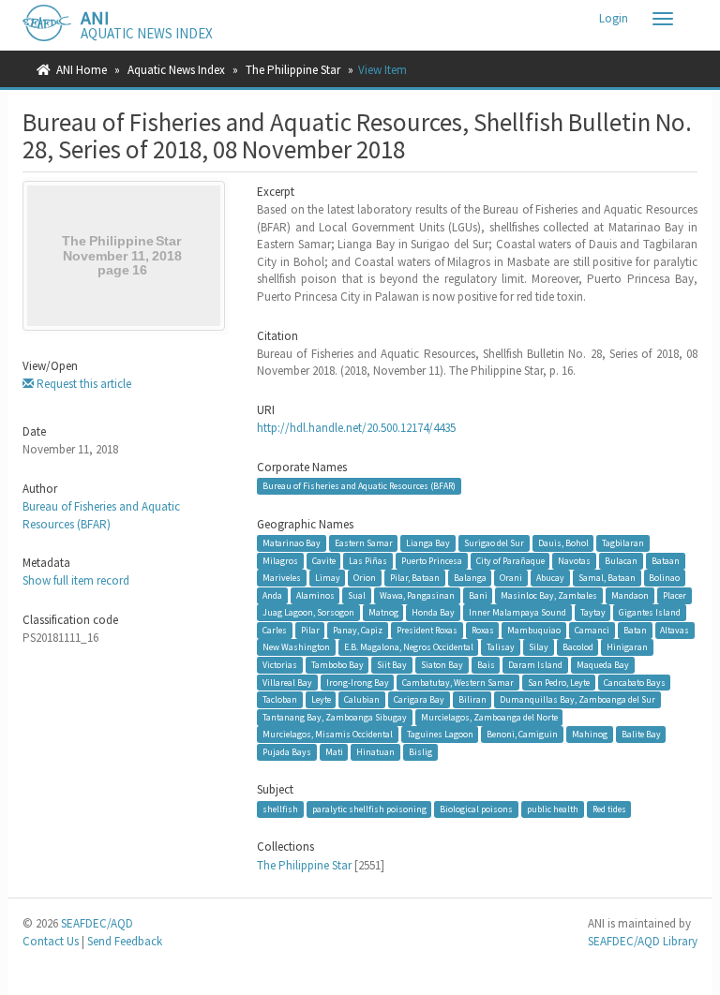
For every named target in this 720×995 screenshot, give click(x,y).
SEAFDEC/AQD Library (643, 941)
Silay (538, 647)
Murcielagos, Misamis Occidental (327, 734)
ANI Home (81, 70)
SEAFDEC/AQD (97, 923)
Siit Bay (392, 665)
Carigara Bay (419, 699)
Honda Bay (433, 612)
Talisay (501, 647)
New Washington (296, 647)
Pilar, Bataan (415, 578)
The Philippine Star (293, 70)
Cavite (324, 561)
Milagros (280, 561)
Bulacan (621, 561)
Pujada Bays (286, 752)
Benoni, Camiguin (522, 734)
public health (552, 809)
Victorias (279, 665)
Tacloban (279, 699)
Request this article (82, 384)
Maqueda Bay (603, 665)
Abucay (550, 578)
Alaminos (315, 595)
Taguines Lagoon (440, 734)
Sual (357, 595)
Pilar (310, 630)
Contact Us (50, 941)
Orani (511, 578)
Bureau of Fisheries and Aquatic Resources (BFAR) (101, 515)
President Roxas (427, 630)
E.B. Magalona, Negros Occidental (408, 647)
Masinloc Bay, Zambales (549, 595)
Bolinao (664, 578)
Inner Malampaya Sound (517, 612)
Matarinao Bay (291, 543)
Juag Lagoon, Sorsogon (308, 612)
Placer (674, 595)
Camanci (592, 630)
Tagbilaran (623, 543)
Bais (486, 665)
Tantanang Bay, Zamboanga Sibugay (334, 717)
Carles (274, 630)
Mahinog (590, 734)
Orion (364, 578)
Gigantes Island (650, 612)
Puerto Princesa (431, 561)
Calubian (362, 699)
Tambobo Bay (337, 665)
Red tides (609, 809)
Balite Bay (641, 734)
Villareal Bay (287, 682)
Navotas (574, 561)
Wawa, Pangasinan (417, 595)
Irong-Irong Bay (357, 682)
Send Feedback (124, 941)
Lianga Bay (428, 543)
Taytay (593, 612)
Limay (327, 578)
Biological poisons (476, 809)
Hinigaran (627, 647)
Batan (635, 630)
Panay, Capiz (357, 630)
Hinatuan (375, 752)
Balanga (470, 578)
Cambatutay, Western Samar (458, 682)
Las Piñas (368, 561)
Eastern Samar (364, 543)
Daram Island (535, 665)
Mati (334, 752)
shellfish (280, 809)
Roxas (483, 630)
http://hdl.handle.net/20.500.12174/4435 (356, 428)
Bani (478, 595)
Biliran (472, 699)
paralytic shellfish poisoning (369, 809)
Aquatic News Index (176, 70)
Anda (272, 595)
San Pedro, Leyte (559, 682)
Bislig (420, 752)
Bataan (666, 561)
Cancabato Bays (635, 682)
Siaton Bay (442, 665)
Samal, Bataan (607, 578)
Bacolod (577, 647)
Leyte (321, 699)
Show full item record (75, 580)
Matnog (383, 612)
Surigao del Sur (494, 543)
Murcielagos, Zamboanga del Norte (489, 717)
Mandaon (630, 595)
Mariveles (281, 578)
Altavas (674, 630)
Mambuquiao (534, 630)
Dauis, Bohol (563, 543)
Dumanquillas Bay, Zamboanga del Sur (577, 699)
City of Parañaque (510, 561)
